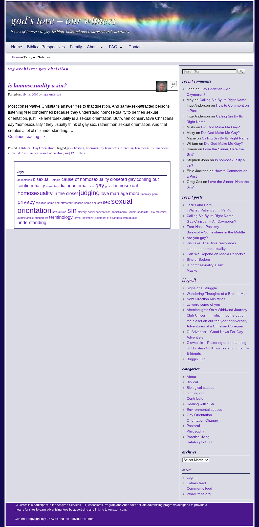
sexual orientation (51, 153)
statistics (161, 211)
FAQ (111, 48)
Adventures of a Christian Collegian (215, 326)
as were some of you (203, 304)
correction (52, 186)
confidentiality (31, 185)
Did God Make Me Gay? (220, 127)
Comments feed (199, 488)
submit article (25, 217)
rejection (41, 202)
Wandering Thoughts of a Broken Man (217, 294)
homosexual (125, 185)
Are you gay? (197, 238)
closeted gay (123, 179)
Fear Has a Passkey (203, 227)
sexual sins (59, 211)
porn (155, 194)
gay (99, 185)
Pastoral (193, 426)
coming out (148, 179)
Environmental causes (204, 410)
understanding (31, 222)
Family (76, 47)
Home (16, 47)
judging (89, 193)
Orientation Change (202, 420)
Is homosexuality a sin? (37, 85)
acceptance (24, 179)
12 (173, 83)
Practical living (198, 437)
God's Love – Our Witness (63, 19)
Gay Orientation (43, 148)
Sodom (132, 211)
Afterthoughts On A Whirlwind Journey (217, 310)
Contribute (195, 398)
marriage (119, 193)
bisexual (41, 179)
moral (134, 193)
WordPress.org (199, 494)
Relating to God (199, 442)
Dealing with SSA (200, 404)
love (105, 193)
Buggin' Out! (196, 359)
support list (41, 217)
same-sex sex (93, 202)
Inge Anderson (51, 94)
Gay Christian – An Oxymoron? (211, 221)
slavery (82, 211)
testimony (88, 217)
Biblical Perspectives (46, 47)
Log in (192, 477)
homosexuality (144, 148)
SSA (152, 211)
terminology (61, 217)
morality (146, 194)
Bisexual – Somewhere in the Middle (216, 232)
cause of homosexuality (85, 179)
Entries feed (196, 483)
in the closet (66, 193)
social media (119, 211)
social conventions (99, 211)
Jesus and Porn (199, 205)
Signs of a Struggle (202, 288)
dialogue (68, 185)
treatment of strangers (108, 217)
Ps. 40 (226, 210)
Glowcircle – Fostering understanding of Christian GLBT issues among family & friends (218, 348)
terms (77, 217)
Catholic (55, 179)
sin (67, 153)
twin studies (130, 217)
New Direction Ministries (206, 299)
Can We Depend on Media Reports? (216, 254)
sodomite (142, 211)
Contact (135, 47)
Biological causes (200, 388)
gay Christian (75, 148)
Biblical (26, 148)
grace (108, 186)
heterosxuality (94, 148)
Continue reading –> (26, 136)
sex (36, 153)
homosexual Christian (119, 148)
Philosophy (195, 431)
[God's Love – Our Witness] (129, 22)
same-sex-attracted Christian (65, 202)
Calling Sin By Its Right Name (223, 100)
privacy (26, 202)
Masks (192, 270)
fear (92, 186)
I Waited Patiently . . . (209, 210)
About (91, 48)
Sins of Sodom (198, 259)
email (83, 185)
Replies (78, 153)
